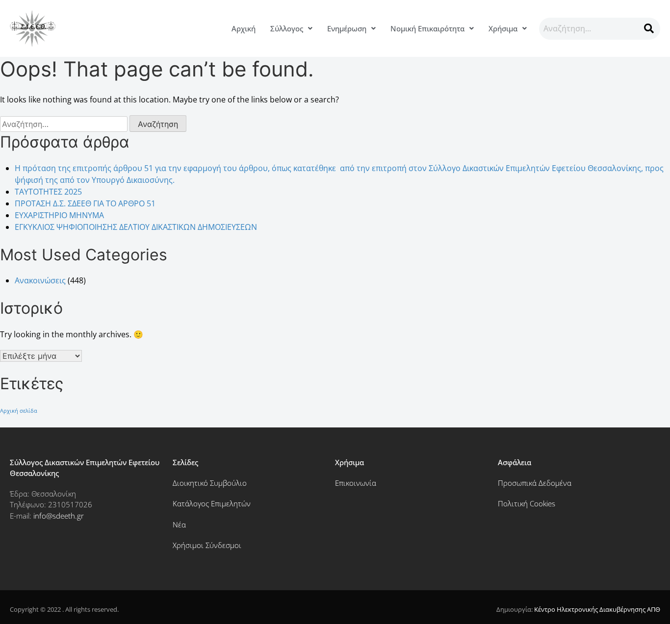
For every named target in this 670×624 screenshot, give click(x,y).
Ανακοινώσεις (40, 280)
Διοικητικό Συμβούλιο (210, 483)
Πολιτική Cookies (526, 503)
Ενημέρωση (346, 28)
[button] (291, 29)
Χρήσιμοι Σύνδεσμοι (207, 545)
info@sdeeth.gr (58, 516)
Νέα (179, 524)
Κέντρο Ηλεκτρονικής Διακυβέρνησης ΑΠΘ (597, 609)
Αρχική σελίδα (18, 410)
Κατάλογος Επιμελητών (212, 503)
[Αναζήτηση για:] (64, 124)
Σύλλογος (286, 28)
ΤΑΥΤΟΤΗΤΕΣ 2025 (48, 191)
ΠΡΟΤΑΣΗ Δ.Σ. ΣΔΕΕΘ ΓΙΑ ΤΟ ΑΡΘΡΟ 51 (85, 203)
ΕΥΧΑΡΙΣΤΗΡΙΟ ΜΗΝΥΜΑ (59, 215)
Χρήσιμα (503, 28)
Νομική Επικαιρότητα (427, 28)
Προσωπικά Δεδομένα (534, 483)
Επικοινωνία (355, 483)
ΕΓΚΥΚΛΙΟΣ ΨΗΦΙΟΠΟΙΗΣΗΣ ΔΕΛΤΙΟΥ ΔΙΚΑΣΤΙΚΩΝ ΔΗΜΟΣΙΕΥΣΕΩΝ (136, 227)
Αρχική (244, 28)
